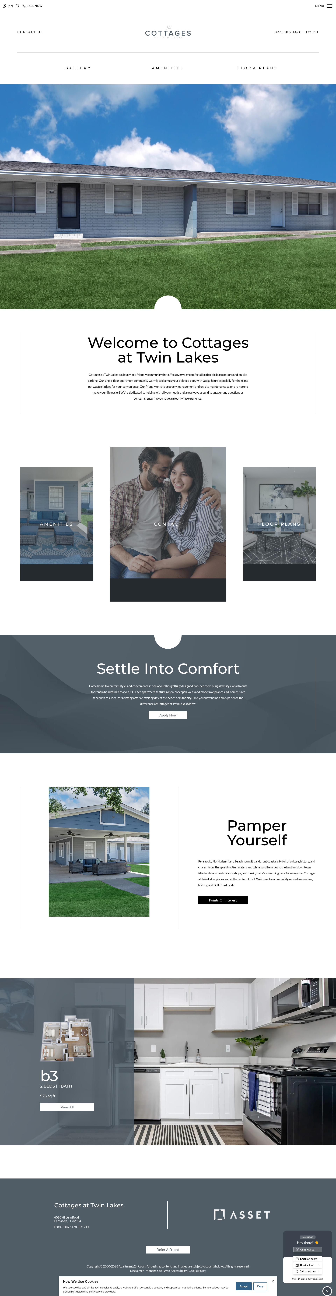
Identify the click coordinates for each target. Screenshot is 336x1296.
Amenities (168, 68)
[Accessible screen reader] (4, 6)
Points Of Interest (223, 900)
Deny (260, 1286)
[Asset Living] (242, 1214)
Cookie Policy (197, 1271)
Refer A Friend (168, 1249)
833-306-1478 (296, 32)
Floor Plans (257, 68)
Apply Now (168, 715)
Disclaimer (137, 1271)
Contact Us (30, 32)
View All (67, 1107)
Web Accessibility (175, 1271)
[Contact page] (10, 6)
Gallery (78, 68)
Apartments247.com (132, 1266)
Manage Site (154, 1271)
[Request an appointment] (17, 6)
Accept (244, 1286)
